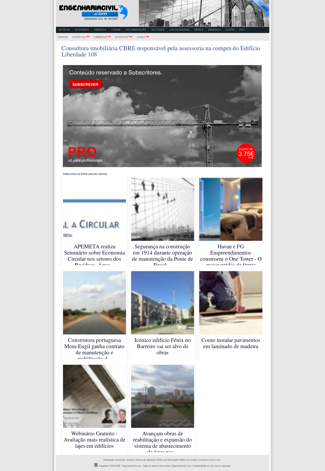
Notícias (64, 29)
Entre (84, 174)
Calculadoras (179, 29)
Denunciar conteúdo (125, 460)
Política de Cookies (189, 460)
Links (141, 37)
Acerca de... (216, 460)
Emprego (100, 29)
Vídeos (198, 29)
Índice (63, 37)
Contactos (204, 460)
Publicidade (108, 460)
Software (158, 29)
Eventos (122, 37)
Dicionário (82, 29)
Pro (242, 29)
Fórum (115, 29)
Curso (230, 29)
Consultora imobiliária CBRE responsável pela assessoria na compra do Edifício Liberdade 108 (160, 51)
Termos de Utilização (145, 460)
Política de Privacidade (167, 460)
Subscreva (69, 174)
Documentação (135, 29)
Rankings (214, 29)
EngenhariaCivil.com (131, 466)
